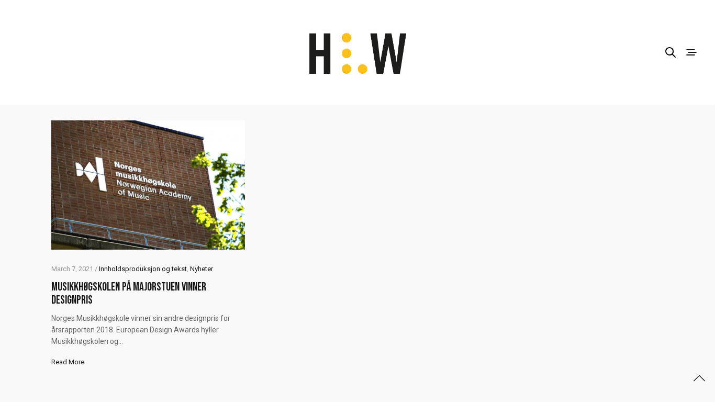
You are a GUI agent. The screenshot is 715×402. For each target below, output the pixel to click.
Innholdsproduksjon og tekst (143, 269)
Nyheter (201, 269)
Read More (67, 362)
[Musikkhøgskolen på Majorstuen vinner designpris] (148, 185)
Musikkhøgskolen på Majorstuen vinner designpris (128, 293)
